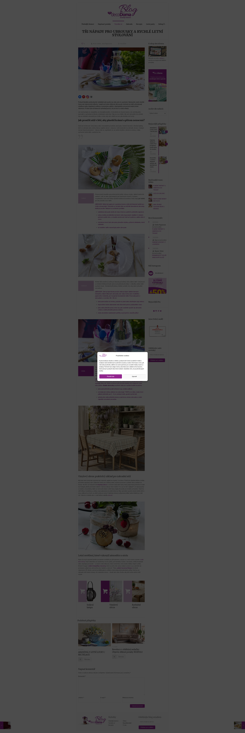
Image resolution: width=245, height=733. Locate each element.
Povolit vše (110, 376)
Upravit (134, 376)
